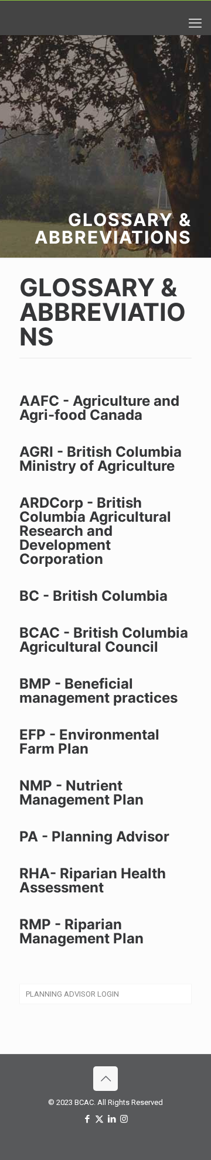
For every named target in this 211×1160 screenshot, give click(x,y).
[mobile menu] (195, 23)
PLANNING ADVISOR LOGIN (72, 994)
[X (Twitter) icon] (99, 1119)
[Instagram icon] (124, 1119)
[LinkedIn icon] (111, 1119)
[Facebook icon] (87, 1119)
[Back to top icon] (105, 1078)
